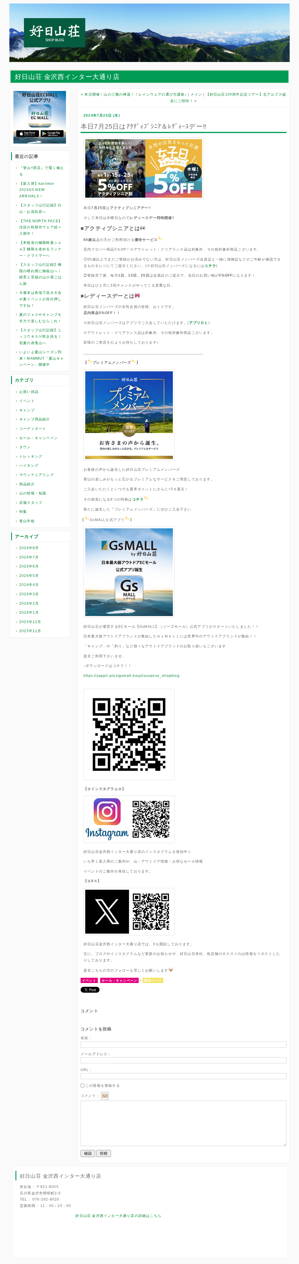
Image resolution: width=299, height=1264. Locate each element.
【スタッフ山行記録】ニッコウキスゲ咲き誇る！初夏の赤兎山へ (40, 336)
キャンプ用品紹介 (34, 419)
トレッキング (30, 456)
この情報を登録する (102, 1086)
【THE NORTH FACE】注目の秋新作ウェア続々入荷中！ (40, 227)
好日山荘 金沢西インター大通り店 (67, 76)
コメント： (90, 1096)
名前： (86, 1038)
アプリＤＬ (198, 323)
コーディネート (32, 429)
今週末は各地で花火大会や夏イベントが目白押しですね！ (40, 299)
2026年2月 (29, 603)
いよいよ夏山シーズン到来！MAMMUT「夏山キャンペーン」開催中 (41, 358)
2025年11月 (30, 631)
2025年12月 (30, 622)
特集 (23, 512)
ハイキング (29, 465)
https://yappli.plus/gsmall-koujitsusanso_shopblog (132, 676)
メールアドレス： (96, 1054)
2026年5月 (29, 576)
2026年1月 (29, 613)
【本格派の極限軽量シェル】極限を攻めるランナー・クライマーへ (40, 249)
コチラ (210, 266)
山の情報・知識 (32, 493)
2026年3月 (29, 594)
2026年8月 (29, 548)
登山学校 (27, 521)
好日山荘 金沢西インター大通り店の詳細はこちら (118, 1216)
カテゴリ (24, 379)
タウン (25, 447)
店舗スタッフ (30, 503)
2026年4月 (29, 585)
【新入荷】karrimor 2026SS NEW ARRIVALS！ (37, 190)
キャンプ (27, 410)
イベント (27, 401)
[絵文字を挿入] (105, 1096)
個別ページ (153, 980)
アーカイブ (27, 536)
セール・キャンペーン (38, 438)
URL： (87, 1070)
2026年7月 (29, 557)
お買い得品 (29, 392)
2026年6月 (29, 566)
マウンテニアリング (36, 475)
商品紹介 (27, 484)
